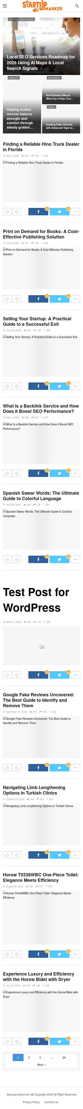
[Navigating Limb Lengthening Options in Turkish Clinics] (41, 824)
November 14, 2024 (16, 711)
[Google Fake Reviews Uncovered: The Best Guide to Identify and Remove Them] (41, 737)
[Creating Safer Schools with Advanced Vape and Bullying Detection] (61, 119)
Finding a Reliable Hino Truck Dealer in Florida (41, 147)
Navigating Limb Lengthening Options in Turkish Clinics (34, 790)
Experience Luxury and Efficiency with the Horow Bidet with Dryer (38, 976)
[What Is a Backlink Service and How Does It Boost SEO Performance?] (41, 443)
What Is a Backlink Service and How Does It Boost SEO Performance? (41, 408)
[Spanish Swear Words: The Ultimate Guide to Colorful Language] (41, 529)
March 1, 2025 (13, 621)
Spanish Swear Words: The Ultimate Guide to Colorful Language (41, 496)
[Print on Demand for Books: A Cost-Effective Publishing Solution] (41, 268)
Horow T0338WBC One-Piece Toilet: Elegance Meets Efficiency (41, 877)
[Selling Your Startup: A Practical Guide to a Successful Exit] (41, 355)
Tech (51, 107)
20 (64, 1057)
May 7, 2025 (12, 417)
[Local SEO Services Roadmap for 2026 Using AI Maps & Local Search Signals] (41, 46)
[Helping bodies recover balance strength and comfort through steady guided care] (22, 104)
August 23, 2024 (14, 886)
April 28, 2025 (13, 504)
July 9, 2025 (12, 155)
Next (40, 1065)
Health (13, 77)
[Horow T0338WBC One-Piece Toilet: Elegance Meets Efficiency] (41, 918)
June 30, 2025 (13, 330)
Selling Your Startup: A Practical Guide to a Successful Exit (37, 321)
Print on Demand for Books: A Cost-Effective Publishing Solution (41, 234)
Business (54, 77)
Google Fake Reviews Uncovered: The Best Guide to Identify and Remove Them (38, 700)
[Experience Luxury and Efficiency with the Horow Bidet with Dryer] (41, 1011)
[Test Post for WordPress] (41, 645)
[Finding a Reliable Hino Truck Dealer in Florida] (41, 181)
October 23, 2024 (15, 799)
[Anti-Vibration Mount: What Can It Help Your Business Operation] (61, 90)
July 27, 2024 (13, 985)
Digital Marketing (21, 19)
